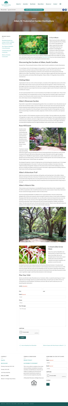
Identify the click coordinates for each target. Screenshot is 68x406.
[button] (60, 4)
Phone (20, 300)
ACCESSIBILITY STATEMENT (31, 363)
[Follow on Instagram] (66, 10)
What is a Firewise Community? (6, 55)
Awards (34, 18)
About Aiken (41, 4)
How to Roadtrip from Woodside (28, 345)
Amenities (25, 4)
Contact (55, 4)
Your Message (22, 305)
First (20, 291)
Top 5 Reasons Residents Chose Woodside (7, 47)
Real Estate (32, 4)
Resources (48, 4)
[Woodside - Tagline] (7, 4)
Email (22, 294)
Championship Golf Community (6, 51)
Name (49, 360)
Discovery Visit (46, 57)
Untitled (48, 380)
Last (44, 291)
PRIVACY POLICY (28, 360)
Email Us (3, 360)
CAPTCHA (21, 328)
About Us (18, 4)
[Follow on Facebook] (63, 10)
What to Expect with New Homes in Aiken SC (53, 345)
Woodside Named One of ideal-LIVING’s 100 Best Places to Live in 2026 (8, 42)
